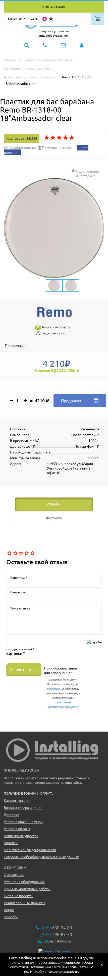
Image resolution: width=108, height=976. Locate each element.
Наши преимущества (21, 835)
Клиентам (15, 18)
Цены (34, 18)
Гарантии (11, 842)
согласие (53, 689)
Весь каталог (55, 7)
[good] (26, 553)
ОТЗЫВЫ (54, 504)
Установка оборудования (24, 881)
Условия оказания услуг (23, 821)
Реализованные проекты (24, 902)
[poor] (14, 553)
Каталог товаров (17, 800)
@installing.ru (58, 941)
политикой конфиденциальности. (51, 971)
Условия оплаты (17, 828)
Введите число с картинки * (20, 651)
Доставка (11, 814)
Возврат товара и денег (23, 807)
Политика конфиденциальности (30, 849)
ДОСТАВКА (54, 518)
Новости (11, 916)
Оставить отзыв (24, 669)
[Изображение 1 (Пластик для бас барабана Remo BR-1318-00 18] (54, 228)
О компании (14, 874)
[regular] (20, 553)
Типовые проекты (18, 895)
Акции (9, 909)
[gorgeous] (32, 553)
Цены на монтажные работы (27, 888)
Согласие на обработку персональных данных (41, 856)
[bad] (9, 553)
